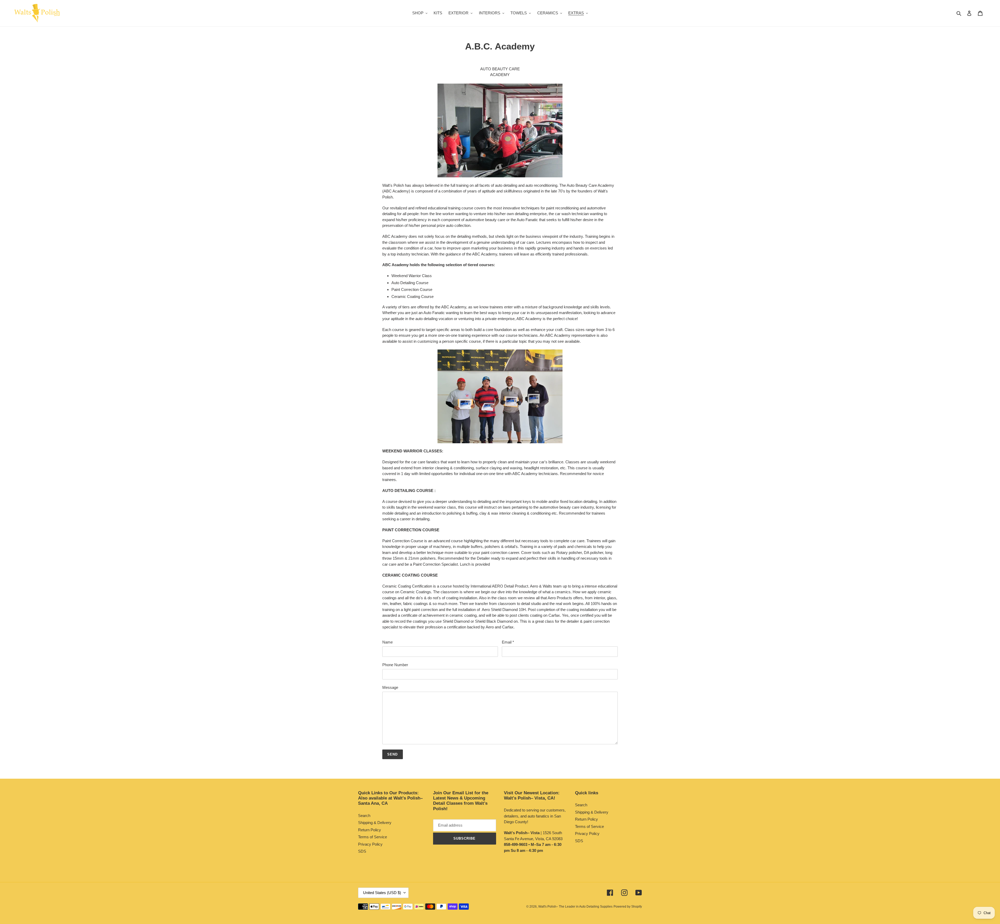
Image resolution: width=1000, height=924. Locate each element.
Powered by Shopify (628, 906)
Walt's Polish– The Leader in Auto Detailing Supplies (575, 906)
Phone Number (395, 665)
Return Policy (369, 830)
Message (390, 687)
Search (364, 815)
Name (387, 642)
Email (508, 642)
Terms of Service (372, 837)
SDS (362, 851)
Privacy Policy (370, 844)
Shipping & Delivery (374, 822)
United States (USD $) (382, 892)
